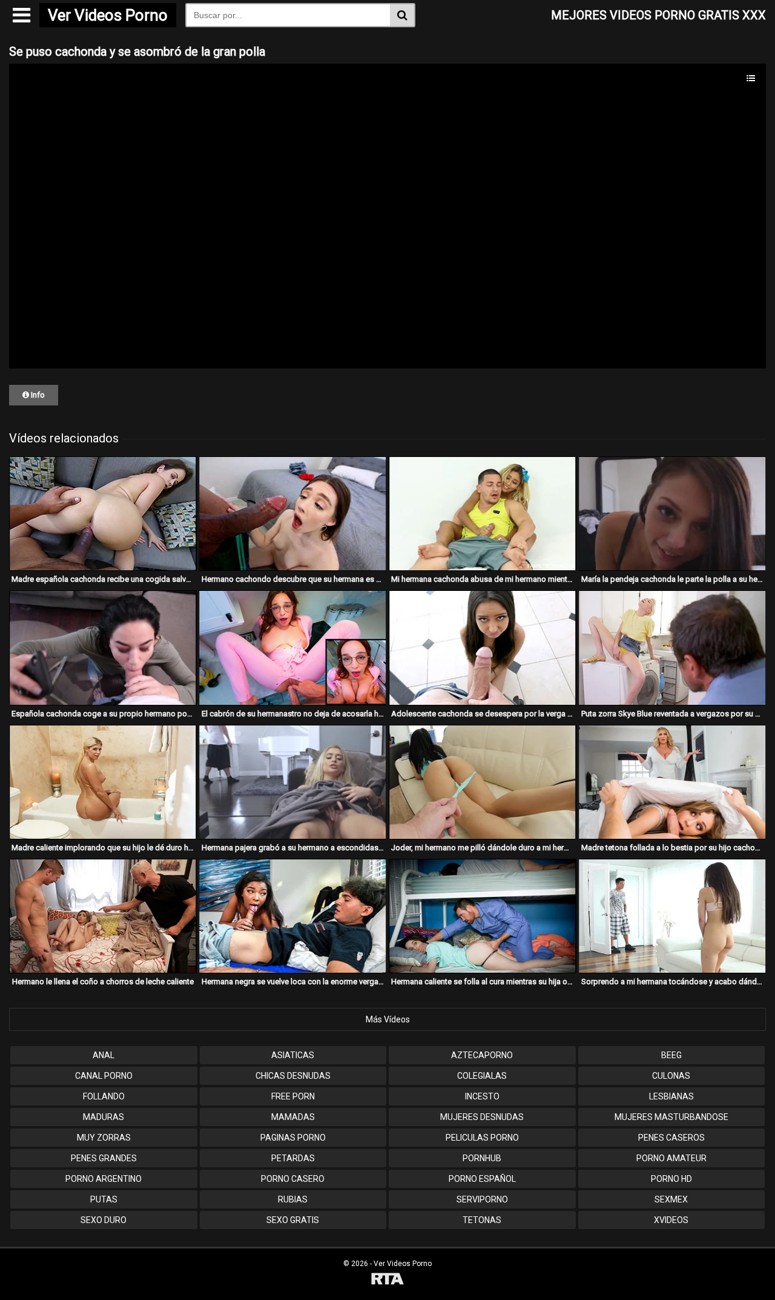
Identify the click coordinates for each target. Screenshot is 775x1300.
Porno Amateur (671, 1158)
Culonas (671, 1076)
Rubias (293, 1199)
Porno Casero (293, 1179)
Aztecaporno (482, 1055)
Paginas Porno (293, 1137)
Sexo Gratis (292, 1220)
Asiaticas (292, 1055)
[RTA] (387, 1280)
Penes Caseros (671, 1137)
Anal (103, 1055)
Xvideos (671, 1220)
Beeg (671, 1055)
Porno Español (482, 1179)
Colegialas (482, 1076)
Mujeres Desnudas (482, 1117)
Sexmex (671, 1199)
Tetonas (482, 1220)
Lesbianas (671, 1096)
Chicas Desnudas (293, 1076)
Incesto (482, 1096)
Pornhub (482, 1158)
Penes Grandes (104, 1158)
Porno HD (671, 1179)
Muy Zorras (104, 1137)
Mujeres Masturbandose (671, 1117)
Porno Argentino (103, 1179)
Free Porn (293, 1096)
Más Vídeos (388, 1019)
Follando (104, 1096)
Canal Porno (104, 1076)
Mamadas (293, 1117)
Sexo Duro (104, 1220)
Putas (103, 1199)
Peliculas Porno (482, 1137)
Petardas (293, 1158)
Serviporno (482, 1199)
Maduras (103, 1117)
